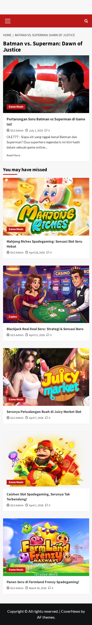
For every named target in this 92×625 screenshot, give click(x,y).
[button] (8, 20)
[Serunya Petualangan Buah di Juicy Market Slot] (46, 377)
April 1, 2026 (36, 505)
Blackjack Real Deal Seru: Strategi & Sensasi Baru (45, 329)
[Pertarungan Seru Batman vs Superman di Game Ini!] (46, 84)
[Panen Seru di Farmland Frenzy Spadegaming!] (46, 547)
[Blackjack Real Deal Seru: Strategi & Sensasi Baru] (46, 294)
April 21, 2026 (37, 335)
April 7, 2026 (36, 418)
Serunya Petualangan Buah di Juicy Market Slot (44, 411)
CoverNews (70, 611)
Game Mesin (16, 107)
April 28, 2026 (37, 253)
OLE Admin (17, 131)
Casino (13, 317)
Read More (13, 155)
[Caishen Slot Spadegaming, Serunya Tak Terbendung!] (46, 459)
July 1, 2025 (36, 131)
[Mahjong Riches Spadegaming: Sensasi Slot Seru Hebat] (46, 206)
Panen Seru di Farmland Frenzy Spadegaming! (43, 582)
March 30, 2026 (37, 588)
